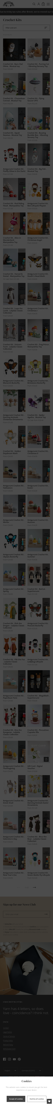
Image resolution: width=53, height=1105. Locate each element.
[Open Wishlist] (49, 1101)
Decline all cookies (37, 1099)
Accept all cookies (16, 1099)
